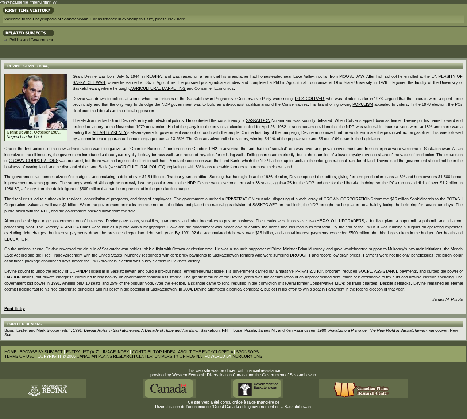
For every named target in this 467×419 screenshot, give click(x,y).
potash (455, 199)
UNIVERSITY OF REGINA (178, 356)
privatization (309, 271)
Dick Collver (309, 98)
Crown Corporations (348, 199)
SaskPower (265, 205)
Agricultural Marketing (158, 88)
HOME (10, 352)
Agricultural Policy (140, 167)
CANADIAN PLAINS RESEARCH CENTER (115, 356)
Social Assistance (378, 271)
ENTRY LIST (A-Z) (83, 352)
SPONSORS (247, 352)
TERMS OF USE (19, 356)
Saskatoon (258, 120)
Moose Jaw (351, 76)
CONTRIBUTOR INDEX (153, 352)
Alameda (69, 227)
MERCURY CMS (247, 356)
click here (176, 19)
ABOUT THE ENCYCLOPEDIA (205, 352)
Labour (12, 277)
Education (16, 239)
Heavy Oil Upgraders (340, 221)
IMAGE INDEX (116, 352)
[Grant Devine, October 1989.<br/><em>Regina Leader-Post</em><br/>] (36, 128)
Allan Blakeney (110, 132)
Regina (154, 76)
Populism (362, 104)
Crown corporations (33, 160)
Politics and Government (31, 40)
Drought (300, 255)
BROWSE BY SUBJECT (41, 352)
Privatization (240, 199)
